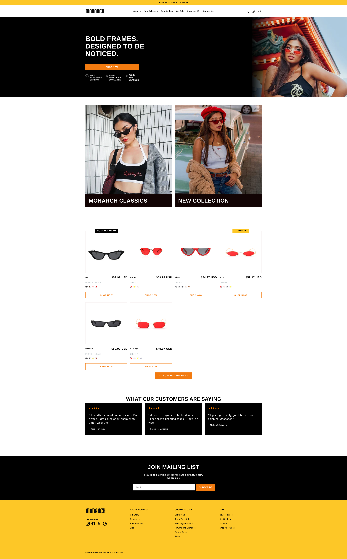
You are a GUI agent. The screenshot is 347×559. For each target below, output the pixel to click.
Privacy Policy (181, 532)
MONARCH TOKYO (98, 553)
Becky (133, 277)
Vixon (222, 277)
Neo (87, 277)
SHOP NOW (112, 67)
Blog (132, 528)
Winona (89, 349)
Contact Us (135, 519)
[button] (137, 11)
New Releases (226, 515)
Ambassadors (136, 523)
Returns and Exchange (185, 528)
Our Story (134, 515)
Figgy (178, 277)
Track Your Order (183, 519)
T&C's (177, 536)
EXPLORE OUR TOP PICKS (173, 375)
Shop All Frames (227, 528)
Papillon (134, 349)
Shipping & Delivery (184, 523)
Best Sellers (225, 519)
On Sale (223, 523)
